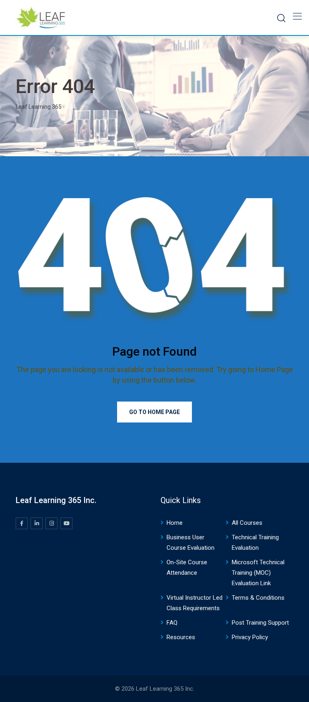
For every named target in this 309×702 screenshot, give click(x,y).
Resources (181, 637)
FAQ (172, 622)
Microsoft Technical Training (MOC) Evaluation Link (258, 573)
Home (175, 522)
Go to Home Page (154, 412)
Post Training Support (260, 622)
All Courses (247, 522)
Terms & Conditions (258, 597)
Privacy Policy (250, 637)
